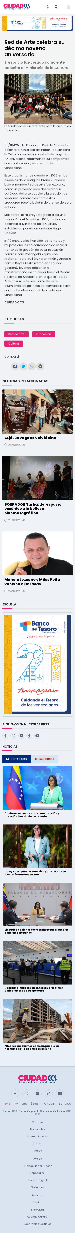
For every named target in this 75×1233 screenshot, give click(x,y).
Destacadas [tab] (19, 759)
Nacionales (37, 1129)
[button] (37, 664)
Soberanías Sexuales (37, 1224)
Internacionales (37, 1136)
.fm (24, 1104)
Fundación (43, 334)
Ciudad (37, 1202)
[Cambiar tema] (47, 7)
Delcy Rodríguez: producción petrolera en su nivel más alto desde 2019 (35, 873)
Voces (37, 1151)
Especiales (37, 1173)
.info (7, 1104)
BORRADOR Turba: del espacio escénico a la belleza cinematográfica (32, 508)
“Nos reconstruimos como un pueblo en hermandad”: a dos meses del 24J (32, 1047)
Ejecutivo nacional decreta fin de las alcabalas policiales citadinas (37, 931)
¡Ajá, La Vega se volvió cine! (31, 437)
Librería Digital (37, 1180)
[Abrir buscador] (56, 7)
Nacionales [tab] (46, 759)
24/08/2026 (16, 445)
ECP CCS (65, 1104)
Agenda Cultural (37, 1217)
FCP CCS (49, 1104)
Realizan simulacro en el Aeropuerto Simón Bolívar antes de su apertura (34, 989)
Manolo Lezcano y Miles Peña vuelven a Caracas (32, 581)
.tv (16, 1104)
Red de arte (16, 334)
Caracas (37, 1122)
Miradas (37, 1195)
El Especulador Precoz (37, 1166)
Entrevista (37, 1210)
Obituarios (37, 1187)
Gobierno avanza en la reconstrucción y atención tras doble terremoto (32, 815)
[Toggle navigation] (67, 7)
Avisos (37, 1159)
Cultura (13, 344)
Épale (34, 1104)
